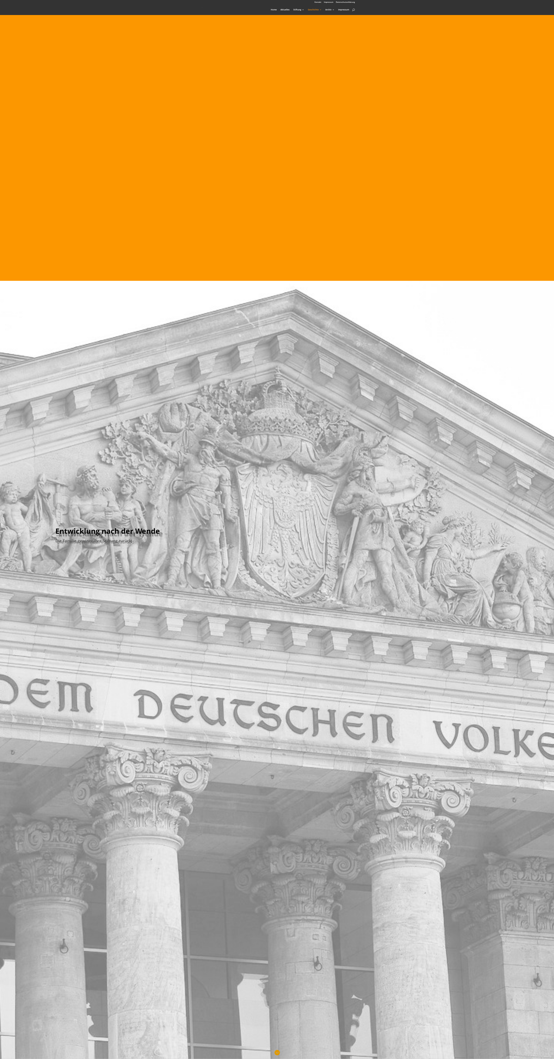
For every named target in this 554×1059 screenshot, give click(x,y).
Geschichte (313, 10)
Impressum (328, 2)
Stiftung (297, 10)
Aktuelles (285, 10)
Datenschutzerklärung (345, 2)
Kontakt (318, 2)
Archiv (328, 10)
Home (274, 10)
